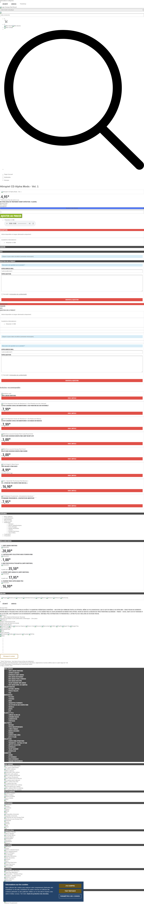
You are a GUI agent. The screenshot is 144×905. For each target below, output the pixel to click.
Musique (6, 180)
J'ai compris (70, 886)
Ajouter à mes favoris (72, 208)
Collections (7, 534)
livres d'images (12, 527)
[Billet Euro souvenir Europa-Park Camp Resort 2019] (17, 434)
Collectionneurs (8, 518)
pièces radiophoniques (15, 525)
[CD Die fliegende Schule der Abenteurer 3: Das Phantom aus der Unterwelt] (23, 403)
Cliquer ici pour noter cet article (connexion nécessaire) (18, 256)
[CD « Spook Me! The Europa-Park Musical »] (14, 481)
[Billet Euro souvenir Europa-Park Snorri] (13, 449)
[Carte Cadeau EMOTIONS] (6, 393)
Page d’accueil (8, 174)
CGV (5, 643)
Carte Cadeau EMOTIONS (8, 396)
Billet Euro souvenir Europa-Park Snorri (14, 451)
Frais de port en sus (13, 200)
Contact (6, 649)
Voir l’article (72, 398)
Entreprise (7, 640)
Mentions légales (9, 647)
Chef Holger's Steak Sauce (9, 466)
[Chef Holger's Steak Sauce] (10, 464)
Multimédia (7, 177)
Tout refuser (70, 891)
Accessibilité (7, 652)
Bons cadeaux (8, 516)
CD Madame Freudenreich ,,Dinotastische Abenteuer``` (19, 498)
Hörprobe (7, 220)
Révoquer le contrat (9, 656)
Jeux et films (11, 533)
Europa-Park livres (13, 531)
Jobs (5, 641)
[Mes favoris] (12, 26)
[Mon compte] (8, 27)
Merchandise (8, 519)
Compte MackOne (9, 650)
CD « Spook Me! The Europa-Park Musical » (14, 483)
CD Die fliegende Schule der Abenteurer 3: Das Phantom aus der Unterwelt (25, 406)
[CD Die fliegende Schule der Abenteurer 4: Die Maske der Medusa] (21, 419)
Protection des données (11, 644)
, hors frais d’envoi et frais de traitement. (22, 661)
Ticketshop (23, 4)
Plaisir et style (8, 521)
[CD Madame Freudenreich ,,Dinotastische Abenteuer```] (18, 496)
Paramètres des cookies (11, 639)
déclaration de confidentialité (18, 294)
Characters (7, 536)
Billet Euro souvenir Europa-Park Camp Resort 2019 (17, 436)
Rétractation (7, 646)
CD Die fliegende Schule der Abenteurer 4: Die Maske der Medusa (21, 421)
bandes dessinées (13, 528)
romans (10, 530)
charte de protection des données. (38, 894)
